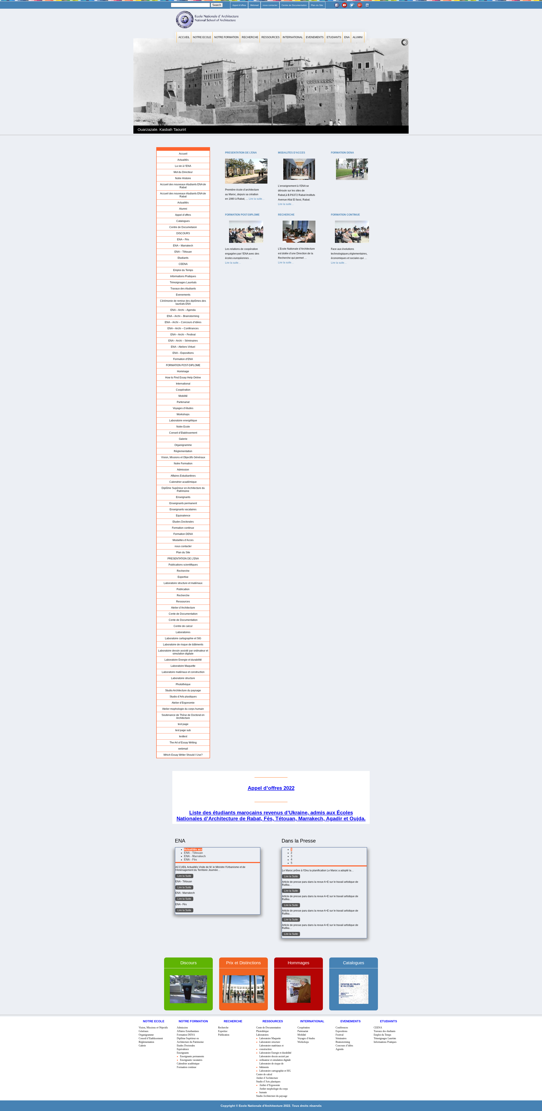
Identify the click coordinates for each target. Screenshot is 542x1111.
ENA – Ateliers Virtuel (183, 346)
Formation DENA (183, 534)
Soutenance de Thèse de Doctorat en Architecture (183, 716)
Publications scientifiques (183, 564)
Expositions (341, 1031)
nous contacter (270, 5)
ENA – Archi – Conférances (183, 328)
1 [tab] (291, 849)
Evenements (315, 37)
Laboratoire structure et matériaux (183, 583)
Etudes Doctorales (183, 521)
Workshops (183, 414)
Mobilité (183, 395)
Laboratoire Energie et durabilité (183, 659)
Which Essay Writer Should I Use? (183, 754)
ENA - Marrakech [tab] (195, 856)
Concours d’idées (344, 1045)
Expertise (183, 577)
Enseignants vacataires (183, 509)
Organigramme (183, 445)
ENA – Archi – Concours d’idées (183, 322)
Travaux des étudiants (183, 288)
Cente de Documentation (183, 613)
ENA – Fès (183, 239)
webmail (183, 748)
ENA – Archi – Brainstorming (183, 316)
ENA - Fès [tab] (190, 859)
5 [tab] (291, 863)
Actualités (183, 159)
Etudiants (334, 37)
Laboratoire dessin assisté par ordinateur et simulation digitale (183, 652)
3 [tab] (291, 856)
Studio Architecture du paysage (183, 690)
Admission (183, 469)
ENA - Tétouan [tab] (193, 852)
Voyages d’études (183, 408)
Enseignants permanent (183, 503)
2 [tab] (291, 852)
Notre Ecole (202, 37)
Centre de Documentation (294, 5)
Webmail (254, 5)
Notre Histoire (183, 178)
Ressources (270, 37)
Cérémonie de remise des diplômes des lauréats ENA (183, 302)
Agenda (339, 1049)
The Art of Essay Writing (183, 742)
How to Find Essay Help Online (183, 377)
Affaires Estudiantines (183, 475)
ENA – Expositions (183, 352)
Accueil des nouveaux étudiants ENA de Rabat (183, 186)
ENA (347, 37)
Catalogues (183, 221)
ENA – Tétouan (183, 251)
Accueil (184, 37)
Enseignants (183, 497)
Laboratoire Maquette (183, 665)
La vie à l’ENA (183, 166)
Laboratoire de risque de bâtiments (183, 644)
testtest (183, 736)
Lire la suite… (257, 199)
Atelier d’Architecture (183, 607)
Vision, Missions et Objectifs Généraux (183, 457)
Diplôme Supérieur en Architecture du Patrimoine (183, 490)
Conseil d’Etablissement (183, 432)
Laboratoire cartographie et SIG (183, 638)
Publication (183, 589)
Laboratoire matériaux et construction (183, 672)
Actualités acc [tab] (193, 849)
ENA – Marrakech (183, 245)
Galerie (183, 438)
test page (183, 724)
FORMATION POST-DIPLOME (183, 365)
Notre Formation (226, 37)
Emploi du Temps (183, 270)
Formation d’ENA (183, 359)
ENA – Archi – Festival (183, 334)
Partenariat (183, 402)
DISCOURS (183, 233)
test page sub (183, 730)
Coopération (183, 389)
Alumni (357, 37)
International (293, 37)
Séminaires (341, 1038)
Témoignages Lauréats (183, 282)
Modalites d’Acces (183, 540)
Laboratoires (183, 632)
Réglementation (183, 451)
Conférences (342, 1027)
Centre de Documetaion (183, 227)
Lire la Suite (184, 875)
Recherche (250, 37)
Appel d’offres (239, 5)
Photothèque (183, 684)
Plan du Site (317, 5)
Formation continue (183, 527)
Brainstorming (343, 1041)
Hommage (183, 371)
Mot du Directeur (183, 172)
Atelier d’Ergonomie (183, 702)
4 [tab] (291, 859)
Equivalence (183, 515)
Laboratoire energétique (183, 420)
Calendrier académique (183, 481)
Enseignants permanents (192, 1056)
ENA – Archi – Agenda (183, 310)
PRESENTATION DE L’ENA (183, 558)
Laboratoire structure (183, 678)
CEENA (183, 264)
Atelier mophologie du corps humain (183, 708)
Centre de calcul (183, 626)
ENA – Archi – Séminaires (183, 340)
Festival (339, 1034)
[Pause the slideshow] (395, 86)
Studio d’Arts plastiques (183, 696)
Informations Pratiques (183, 276)
